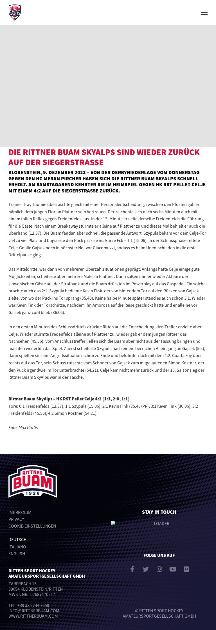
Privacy (16, 519)
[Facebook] (132, 569)
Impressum (20, 512)
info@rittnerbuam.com (33, 610)
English (16, 553)
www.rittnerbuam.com (33, 616)
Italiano (17, 547)
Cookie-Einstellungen (32, 526)
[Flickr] (186, 569)
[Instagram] (159, 569)
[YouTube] (172, 569)
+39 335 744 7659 (33, 605)
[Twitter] (145, 569)
